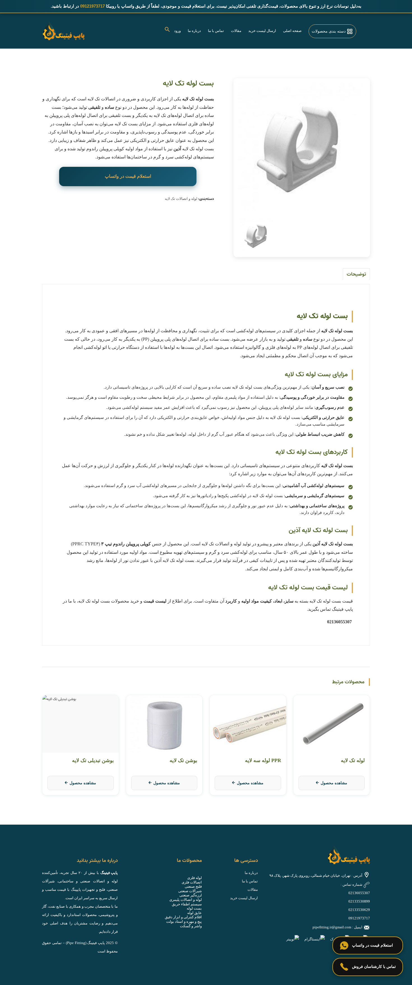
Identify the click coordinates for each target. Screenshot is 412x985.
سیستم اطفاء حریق (187, 904)
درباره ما (194, 31)
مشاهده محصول (334, 783)
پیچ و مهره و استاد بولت (184, 921)
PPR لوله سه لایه (263, 760)
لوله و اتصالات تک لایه (181, 199)
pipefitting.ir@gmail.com (332, 927)
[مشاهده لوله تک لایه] (331, 723)
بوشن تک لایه (183, 760)
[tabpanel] (302, 146)
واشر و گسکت (191, 926)
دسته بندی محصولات (329, 31)
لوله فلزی (194, 878)
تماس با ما (216, 31)
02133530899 (359, 901)
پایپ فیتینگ (109, 873)
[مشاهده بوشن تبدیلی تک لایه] (80, 723)
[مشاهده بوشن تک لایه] (164, 723)
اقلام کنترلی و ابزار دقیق (183, 917)
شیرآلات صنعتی (190, 891)
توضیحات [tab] (356, 274)
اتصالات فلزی (192, 882)
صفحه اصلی (292, 31)
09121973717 (359, 918)
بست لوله (194, 908)
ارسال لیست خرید (262, 31)
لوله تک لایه (353, 760)
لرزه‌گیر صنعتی (190, 895)
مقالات (236, 31)
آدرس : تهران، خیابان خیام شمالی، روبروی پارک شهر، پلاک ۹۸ (315, 875)
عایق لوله (194, 913)
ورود (177, 31)
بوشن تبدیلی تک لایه (93, 760)
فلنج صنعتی (193, 886)
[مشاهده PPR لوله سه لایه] (248, 723)
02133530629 (359, 910)
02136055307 (359, 893)
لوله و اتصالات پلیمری (185, 900)
